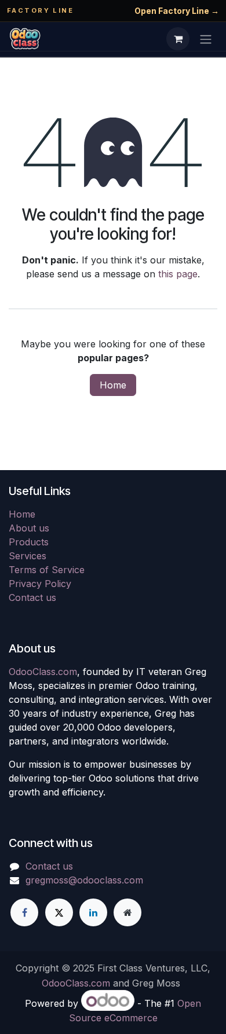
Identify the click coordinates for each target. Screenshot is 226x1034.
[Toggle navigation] (205, 39)
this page (178, 274)
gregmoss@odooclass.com (84, 880)
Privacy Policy (40, 583)
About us (29, 528)
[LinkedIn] (93, 912)
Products (29, 542)
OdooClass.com (43, 671)
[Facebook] (24, 912)
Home (113, 385)
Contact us (32, 597)
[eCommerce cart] (177, 38)
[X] (59, 912)
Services (27, 556)
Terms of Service (47, 569)
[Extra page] (127, 912)
